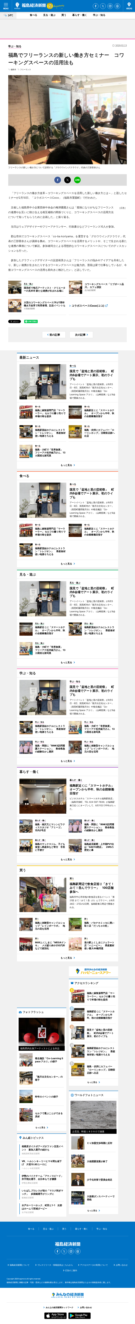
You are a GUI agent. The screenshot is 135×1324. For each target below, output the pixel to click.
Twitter (103, 6)
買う (63, 15)
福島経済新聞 (30, 5)
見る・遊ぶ (49, 15)
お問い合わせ (122, 1265)
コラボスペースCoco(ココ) (88, 305)
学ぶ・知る (99, 15)
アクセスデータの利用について (94, 1265)
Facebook (95, 6)
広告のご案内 (71, 1270)
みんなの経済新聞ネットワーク (67, 1295)
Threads (117, 6)
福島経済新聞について (19, 1265)
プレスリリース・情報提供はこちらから (55, 1265)
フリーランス (25, 69)
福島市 (13, 69)
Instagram (110, 6)
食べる (33, 15)
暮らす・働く (79, 15)
